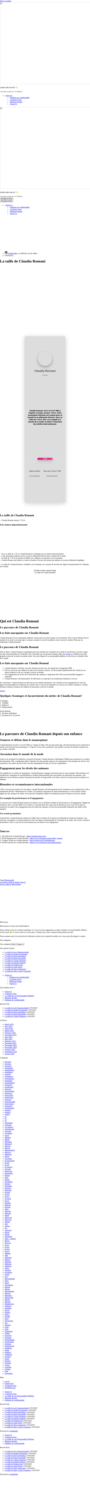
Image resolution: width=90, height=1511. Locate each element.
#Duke (7, 1180)
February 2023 (10, 1041)
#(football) (8, 1081)
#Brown (8, 1152)
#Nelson (8, 1270)
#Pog (7, 1281)
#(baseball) (9, 1068)
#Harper (8, 1205)
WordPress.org (10, 1388)
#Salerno (8, 1306)
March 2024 (9, 1031)
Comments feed (10, 1386)
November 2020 (11, 1047)
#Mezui (7, 1260)
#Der (6, 1178)
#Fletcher (8, 1190)
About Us (13, 104)
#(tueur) (8, 1112)
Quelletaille (13, 1431)
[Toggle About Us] (41, 205)
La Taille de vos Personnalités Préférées (19, 996)
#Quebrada (9, 1285)
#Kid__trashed (10, 1239)
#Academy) (9, 1127)
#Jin (6, 1224)
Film (6, 1371)
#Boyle (7, 1148)
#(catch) (8, 1074)
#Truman (8, 1338)
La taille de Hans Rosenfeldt (15, 959)
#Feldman (8, 1186)
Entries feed (9, 1384)
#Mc (6, 1256)
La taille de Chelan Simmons (15, 961)
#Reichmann (9, 1291)
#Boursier (8, 1144)
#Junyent (8, 1230)
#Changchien (10, 1161)
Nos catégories (5, 944)
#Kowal (8, 1243)
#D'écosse (8, 1171)
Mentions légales (16, 102)
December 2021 (11, 1043)
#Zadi (7, 1359)
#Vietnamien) (10, 1340)
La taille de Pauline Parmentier (16, 954)
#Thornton (9, 1331)
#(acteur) (8, 1062)
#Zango (7, 1361)
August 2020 (9, 1054)
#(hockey (8, 1089)
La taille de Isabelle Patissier (15, 963)
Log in (7, 1381)
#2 (6, 1117)
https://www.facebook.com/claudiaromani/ (45, 842)
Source (2, 691)
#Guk (7, 1201)
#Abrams (8, 1125)
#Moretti (8, 1262)
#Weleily (8, 1352)
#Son (7, 1319)
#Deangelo (9, 1173)
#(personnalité (10, 1102)
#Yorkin (8, 1357)
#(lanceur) (8, 1093)
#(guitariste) (9, 1087)
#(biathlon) (9, 1072)
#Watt (7, 1350)
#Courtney (9, 1167)
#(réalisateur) (9, 1108)
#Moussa (8, 1266)
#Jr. (6, 1228)
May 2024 (8, 1026)
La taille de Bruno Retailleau (15, 956)
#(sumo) (8, 1110)
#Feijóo (7, 1184)
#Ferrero (8, 1188)
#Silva (7, 1314)
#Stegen (8, 1325)
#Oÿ (6, 1277)
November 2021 (11, 1045)
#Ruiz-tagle (9, 1298)
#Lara (7, 1245)
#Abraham (9, 1123)
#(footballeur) (10, 1083)
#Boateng (8, 1142)
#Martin (8, 1253)
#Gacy (7, 1197)
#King (7, 1241)
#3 (6, 1119)
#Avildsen (8, 1133)
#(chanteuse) (9, 1079)
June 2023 (8, 1037)
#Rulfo (7, 1300)
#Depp (7, 1175)
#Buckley (8, 1154)
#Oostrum (8, 1272)
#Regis (7, 1289)
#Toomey (8, 1336)
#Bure (7, 1157)
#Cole (7, 1165)
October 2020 (10, 1050)
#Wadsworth (9, 1346)
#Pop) (7, 1283)
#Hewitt (8, 1211)
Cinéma (7, 1369)
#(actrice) (8, 1066)
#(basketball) (9, 1070)
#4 (6, 1121)
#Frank (7, 1192)
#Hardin (8, 1203)
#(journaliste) (9, 1091)
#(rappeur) (8, 1106)
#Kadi (7, 1232)
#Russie (8, 1302)
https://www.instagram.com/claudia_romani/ (46, 838)
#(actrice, (8, 1064)
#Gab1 (7, 1194)
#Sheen (7, 1312)
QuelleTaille (12, 253)
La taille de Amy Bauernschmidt (17, 952)
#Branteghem (10, 1150)
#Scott (7, 1310)
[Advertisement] (45, 233)
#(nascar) (8, 1100)
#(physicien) (9, 1104)
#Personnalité (9, 880)
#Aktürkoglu (9, 1129)
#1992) (7, 1114)
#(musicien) (9, 1098)
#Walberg (8, 1348)
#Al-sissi (8, 1131)
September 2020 (11, 1052)
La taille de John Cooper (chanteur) (18, 971)
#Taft (7, 1327)
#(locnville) (9, 1095)
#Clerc (7, 1163)
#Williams (8, 1355)
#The (7, 1329)
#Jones (7, 1226)
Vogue (68, 654)
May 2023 (8, 1039)
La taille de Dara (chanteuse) (15, 969)
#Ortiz (7, 1274)
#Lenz (7, 1247)
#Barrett (8, 1138)
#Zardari (8, 1363)
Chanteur (8, 1367)
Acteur (7, 1365)
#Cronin (8, 1169)
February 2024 (10, 1033)
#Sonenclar (9, 1321)
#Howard (8, 1218)
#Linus (7, 1249)
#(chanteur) (9, 1076)
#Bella (7, 1140)
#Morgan (8, 1264)
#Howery (8, 1220)
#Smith (7, 1317)
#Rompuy (8, 1296)
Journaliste (9, 1373)
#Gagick (8, 1199)
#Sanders (8, 1308)
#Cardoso (8, 1159)
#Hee (7, 1209)
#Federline (9, 1182)
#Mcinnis (8, 1258)
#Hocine (8, 1213)
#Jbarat (7, 1222)
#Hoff (7, 1215)
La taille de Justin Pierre (13, 967)
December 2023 (11, 1035)
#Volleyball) (9, 1342)
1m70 (45, 459)
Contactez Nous (16, 100)
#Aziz (7, 1135)
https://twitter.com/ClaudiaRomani (42, 840)
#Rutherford (9, 1304)
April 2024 (9, 1029)
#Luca (7, 1251)
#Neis (7, 1268)
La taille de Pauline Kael (14, 965)
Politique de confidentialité (20, 98)
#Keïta (7, 1234)
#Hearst (7, 1207)
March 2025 (9, 1024)
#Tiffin (7, 1333)
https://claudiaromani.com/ (36, 836)
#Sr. (6, 1323)
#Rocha (7, 1293)
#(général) (8, 1085)
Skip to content (5, 1)
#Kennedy (8, 1237)
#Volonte (8, 1344)
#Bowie (8, 1146)
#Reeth (7, 1287)
